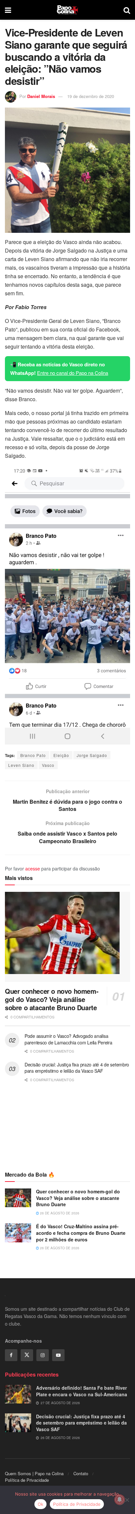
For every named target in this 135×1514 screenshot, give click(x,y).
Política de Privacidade (27, 1480)
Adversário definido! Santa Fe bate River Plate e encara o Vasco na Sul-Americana (81, 1391)
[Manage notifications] (119, 1499)
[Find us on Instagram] (42, 1355)
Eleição (61, 755)
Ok (41, 1504)
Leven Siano (21, 765)
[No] (127, 1500)
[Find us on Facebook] (11, 1355)
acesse (32, 868)
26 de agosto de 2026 (59, 1213)
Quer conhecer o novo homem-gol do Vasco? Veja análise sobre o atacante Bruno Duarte (51, 999)
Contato (80, 1473)
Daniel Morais (41, 96)
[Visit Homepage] (67, 9)
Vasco (48, 765)
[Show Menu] (8, 10)
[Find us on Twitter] (27, 1355)
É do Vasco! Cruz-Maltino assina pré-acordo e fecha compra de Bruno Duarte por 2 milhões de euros (80, 1232)
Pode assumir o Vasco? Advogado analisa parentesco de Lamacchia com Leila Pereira (68, 1039)
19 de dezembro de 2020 (90, 96)
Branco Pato (33, 755)
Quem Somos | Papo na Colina (34, 1473)
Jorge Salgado (92, 755)
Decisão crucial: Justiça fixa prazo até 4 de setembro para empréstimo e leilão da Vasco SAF (77, 1067)
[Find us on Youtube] (58, 1355)
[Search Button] (127, 10)
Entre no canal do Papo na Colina (72, 372)
